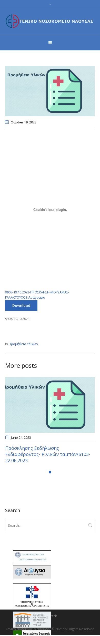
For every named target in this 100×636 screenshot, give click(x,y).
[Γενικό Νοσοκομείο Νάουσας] (50, 21)
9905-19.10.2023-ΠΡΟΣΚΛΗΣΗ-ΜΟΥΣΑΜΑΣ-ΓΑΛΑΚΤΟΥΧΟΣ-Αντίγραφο (37, 295)
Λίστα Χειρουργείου (33, 448)
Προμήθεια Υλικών (23, 344)
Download (21, 305)
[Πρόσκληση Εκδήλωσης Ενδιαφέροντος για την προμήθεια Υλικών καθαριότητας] (50, 90)
